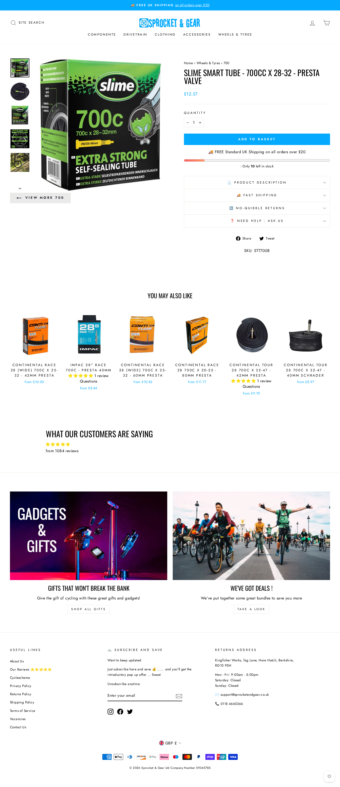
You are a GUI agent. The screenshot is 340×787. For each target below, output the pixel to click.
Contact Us (18, 727)
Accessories (197, 34)
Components (102, 34)
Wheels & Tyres (235, 34)
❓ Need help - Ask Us (257, 220)
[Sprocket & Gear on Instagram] (110, 712)
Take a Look (251, 609)
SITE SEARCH (32, 22)
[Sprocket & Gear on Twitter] (130, 712)
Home (188, 62)
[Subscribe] (179, 695)
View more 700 (44, 197)
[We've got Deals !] (251, 536)
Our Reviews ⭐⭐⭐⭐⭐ (31, 669)
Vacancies (18, 718)
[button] (81, 376)
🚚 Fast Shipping (257, 195)
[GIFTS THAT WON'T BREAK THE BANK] (88, 536)
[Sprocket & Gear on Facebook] (120, 712)
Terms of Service (22, 710)
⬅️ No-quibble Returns (257, 208)
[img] (170, 444)
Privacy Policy (20, 685)
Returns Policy (20, 693)
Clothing (165, 34)
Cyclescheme (20, 677)
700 (226, 62)
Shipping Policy (22, 702)
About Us (17, 661)
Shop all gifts (88, 609)
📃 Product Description (257, 182)
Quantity (195, 112)
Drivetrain (135, 34)
